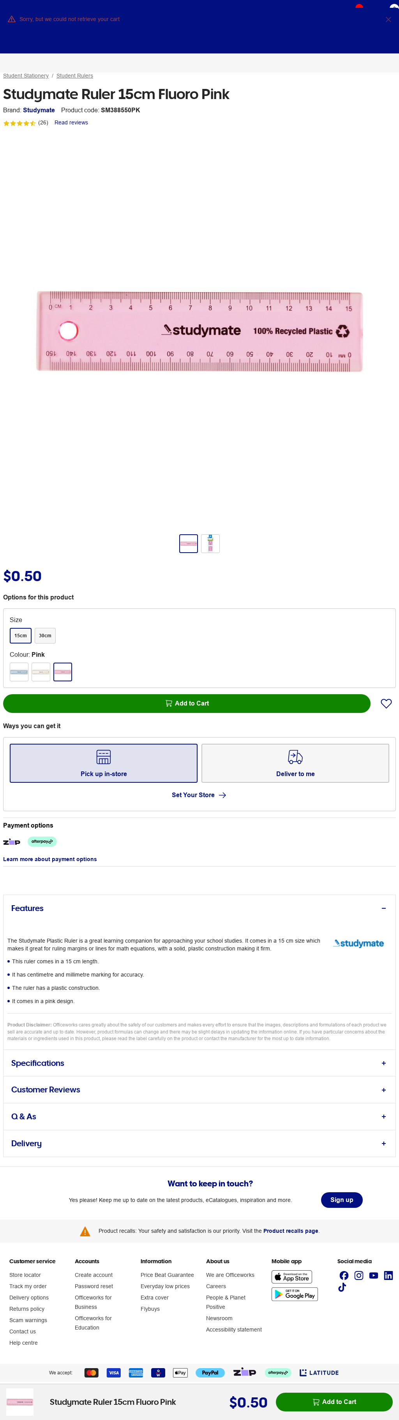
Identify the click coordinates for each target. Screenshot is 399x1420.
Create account (94, 1275)
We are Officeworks (230, 1275)
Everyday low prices (165, 1286)
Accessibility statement (234, 1329)
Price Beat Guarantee (167, 1275)
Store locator (25, 1275)
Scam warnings (28, 1320)
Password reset (94, 1286)
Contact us (22, 1331)
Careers (216, 1286)
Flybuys (150, 1309)
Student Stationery (26, 76)
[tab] (199, 908)
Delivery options (29, 1297)
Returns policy (26, 1309)
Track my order (28, 1286)
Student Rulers (74, 76)
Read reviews (71, 122)
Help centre (23, 1343)
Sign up (341, 1200)
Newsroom (219, 1318)
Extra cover (155, 1297)
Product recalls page (290, 1231)
